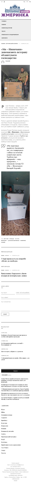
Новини (4, 24)
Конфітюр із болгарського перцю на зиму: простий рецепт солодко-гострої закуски (14, 385)
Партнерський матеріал (12, 43)
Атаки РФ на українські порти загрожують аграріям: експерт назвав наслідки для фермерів (14, 380)
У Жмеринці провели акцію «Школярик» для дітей (15, 358)
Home (2, 255)
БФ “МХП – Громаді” (9, 238)
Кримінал (4, 420)
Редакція (8, 61)
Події (3, 439)
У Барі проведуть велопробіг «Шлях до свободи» (13, 259)
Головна (4, 21)
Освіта (3, 434)
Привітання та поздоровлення (10, 34)
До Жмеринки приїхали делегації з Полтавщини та (12, 344)
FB (30, 2)
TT (27, 2)
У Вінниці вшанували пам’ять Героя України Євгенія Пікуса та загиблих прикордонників (15, 389)
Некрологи (4, 38)
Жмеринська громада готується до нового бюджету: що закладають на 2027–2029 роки (15, 394)
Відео (3, 409)
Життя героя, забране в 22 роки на (12, 351)
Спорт (3, 450)
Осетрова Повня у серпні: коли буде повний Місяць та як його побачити (15, 398)
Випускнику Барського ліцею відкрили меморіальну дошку (14, 274)
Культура (4, 423)
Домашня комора (6, 415)
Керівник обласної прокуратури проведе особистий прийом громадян (14, 336)
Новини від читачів (7, 28)
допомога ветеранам (13, 240)
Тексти (3, 31)
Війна (3, 412)
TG (24, 2)
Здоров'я (4, 418)
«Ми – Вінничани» (13, 132)
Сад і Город (4, 447)
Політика (4, 442)
